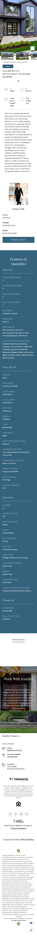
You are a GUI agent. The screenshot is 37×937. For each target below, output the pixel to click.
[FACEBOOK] (10, 814)
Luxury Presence (18, 828)
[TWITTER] (27, 814)
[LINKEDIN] (21, 814)
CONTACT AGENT (18, 240)
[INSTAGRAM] (16, 814)
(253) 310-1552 (9, 225)
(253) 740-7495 (12, 757)
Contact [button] (18, 720)
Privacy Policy (27, 839)
